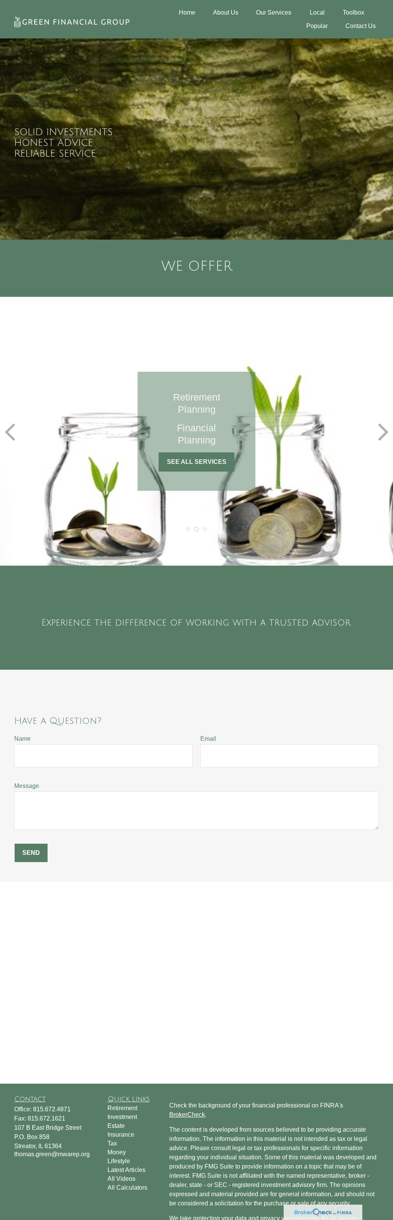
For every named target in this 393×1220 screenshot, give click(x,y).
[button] (187, 12)
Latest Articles (126, 1170)
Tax (112, 1143)
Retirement (122, 1108)
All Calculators (127, 1187)
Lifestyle (118, 1161)
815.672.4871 (52, 1109)
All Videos (121, 1178)
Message (26, 786)
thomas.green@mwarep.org (52, 1154)
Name (22, 738)
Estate (116, 1125)
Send (31, 852)
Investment (122, 1117)
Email (208, 738)
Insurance (120, 1134)
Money (116, 1152)
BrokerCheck (187, 1114)
